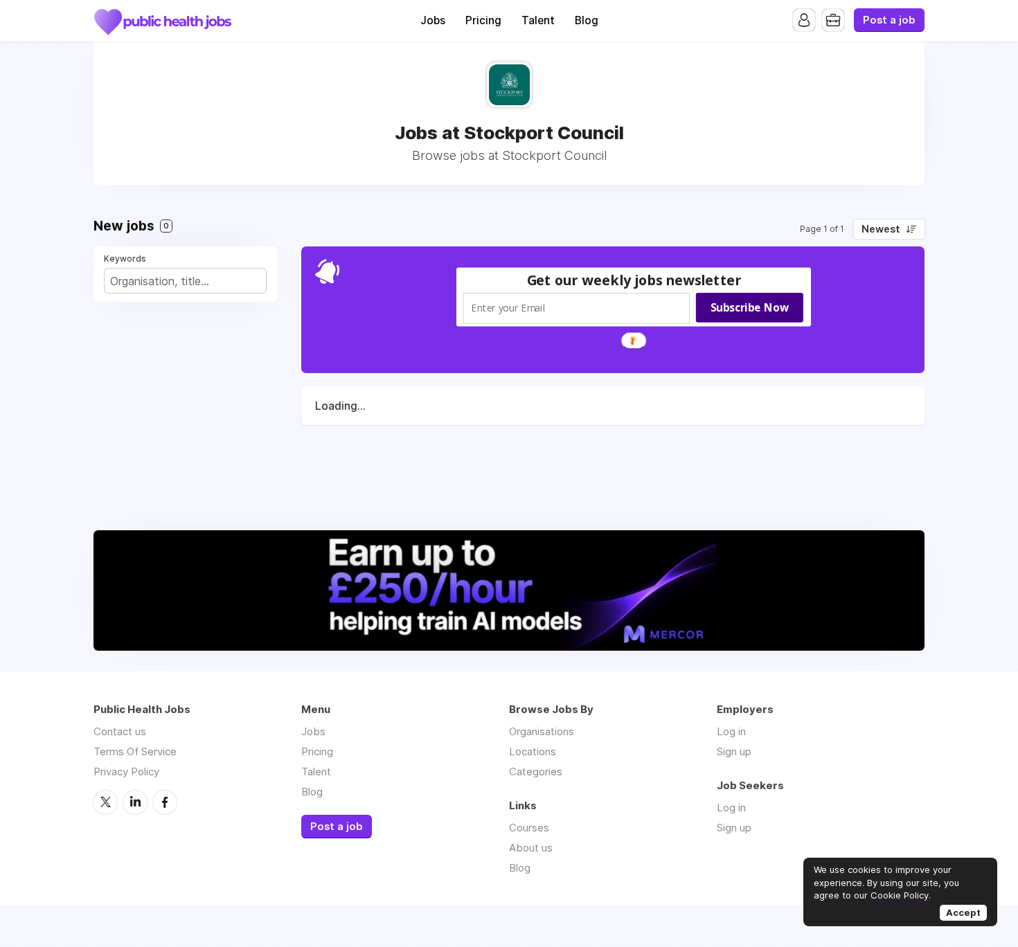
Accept (963, 912)
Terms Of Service (135, 751)
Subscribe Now (750, 307)
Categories (535, 771)
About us (531, 847)
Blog (586, 20)
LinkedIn (135, 802)
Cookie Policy (899, 895)
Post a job (889, 20)
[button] (634, 280)
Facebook (165, 802)
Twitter (105, 802)
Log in (731, 731)
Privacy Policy (126, 771)
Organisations (541, 731)
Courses (529, 827)
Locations (532, 751)
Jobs (432, 20)
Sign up (734, 751)
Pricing (483, 20)
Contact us (119, 731)
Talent (538, 20)
